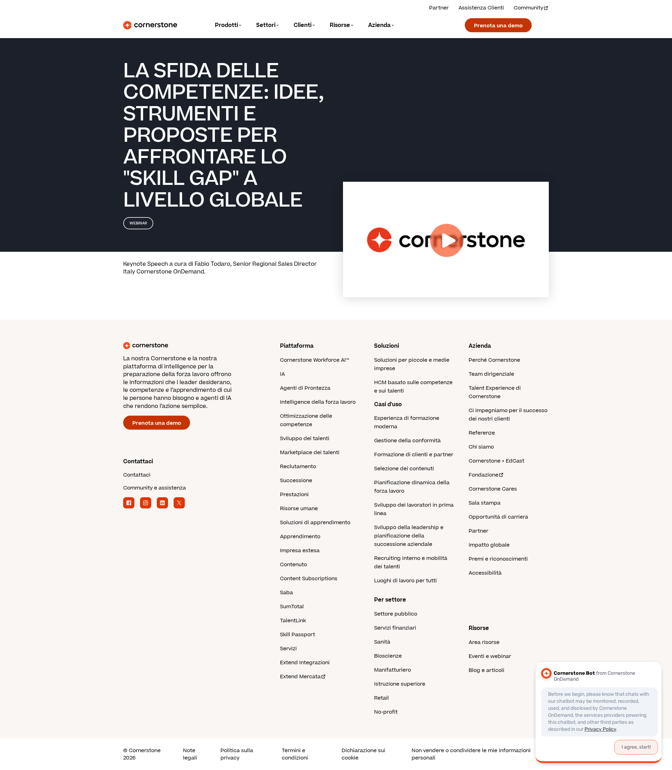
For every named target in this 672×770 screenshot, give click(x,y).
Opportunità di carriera (498, 517)
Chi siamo (481, 447)
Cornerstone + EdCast (496, 461)
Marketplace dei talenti (310, 452)
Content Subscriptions (308, 578)
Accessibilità (485, 573)
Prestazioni (294, 494)
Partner (439, 8)
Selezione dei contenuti (404, 468)
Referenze (482, 433)
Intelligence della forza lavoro (318, 402)
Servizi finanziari (395, 628)
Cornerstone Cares (493, 489)
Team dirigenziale (491, 374)
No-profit (386, 712)
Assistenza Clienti (481, 8)
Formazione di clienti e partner (413, 454)
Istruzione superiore (399, 684)
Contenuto (293, 564)
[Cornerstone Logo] (150, 25)
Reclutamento (298, 466)
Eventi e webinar (490, 656)
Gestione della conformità (407, 440)
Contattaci (136, 475)
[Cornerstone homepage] (190, 345)
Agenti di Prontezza (305, 388)
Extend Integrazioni (305, 662)
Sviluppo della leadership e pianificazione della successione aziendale (408, 536)
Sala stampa (484, 503)
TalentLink (293, 620)
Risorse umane (299, 508)
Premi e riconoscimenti (498, 559)
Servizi (288, 648)
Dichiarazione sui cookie (363, 754)
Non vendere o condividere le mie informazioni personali (471, 754)
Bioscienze (388, 656)
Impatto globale (489, 545)
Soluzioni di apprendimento (315, 522)
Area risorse (484, 642)
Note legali (190, 754)
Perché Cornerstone (494, 360)
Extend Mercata (300, 676)
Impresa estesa (300, 550)
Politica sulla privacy (236, 754)
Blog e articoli (486, 670)
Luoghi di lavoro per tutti (405, 580)
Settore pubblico (395, 614)
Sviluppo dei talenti (304, 438)
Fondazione (483, 475)
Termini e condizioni (295, 754)
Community (528, 8)
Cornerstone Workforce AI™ (314, 360)
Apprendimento (300, 536)
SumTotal (292, 606)
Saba (286, 592)
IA (282, 374)
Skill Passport (297, 634)
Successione (296, 480)
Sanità (382, 642)
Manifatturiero (392, 670)
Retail (381, 698)
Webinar (138, 223)
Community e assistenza (154, 488)
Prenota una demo (498, 25)
